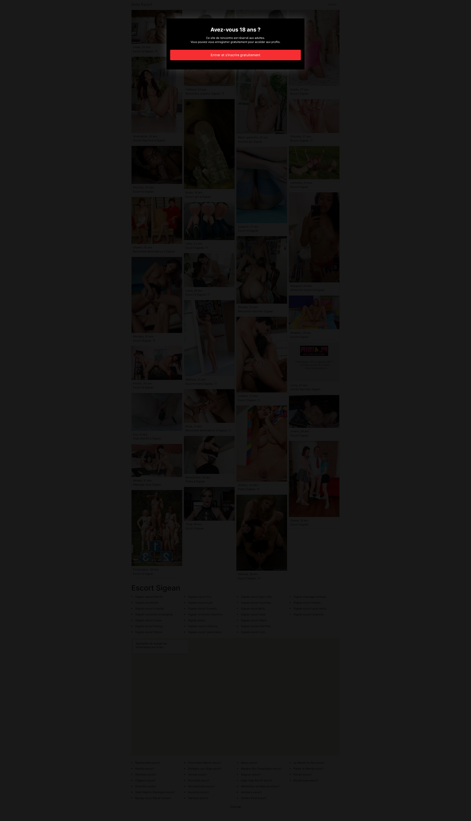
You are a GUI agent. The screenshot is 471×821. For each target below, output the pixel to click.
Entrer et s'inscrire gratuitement (235, 55)
